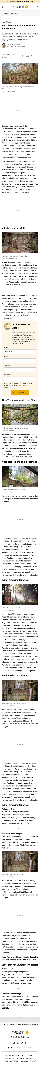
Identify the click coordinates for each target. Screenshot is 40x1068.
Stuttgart (5, 13)
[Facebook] (25, 1042)
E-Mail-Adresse (8, 374)
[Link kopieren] (19, 55)
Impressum (24, 1061)
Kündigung (8, 1061)
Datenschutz (31, 1055)
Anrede (6, 347)
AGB (23, 1055)
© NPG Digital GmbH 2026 (20, 1037)
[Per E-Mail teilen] (27, 56)
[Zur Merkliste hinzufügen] (37, 56)
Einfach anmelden (20, 393)
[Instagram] (14, 1042)
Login (36, 7)
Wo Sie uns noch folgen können (22, 1048)
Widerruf (33, 1061)
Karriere (17, 1055)
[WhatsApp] (18, 1042)
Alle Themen (14, 13)
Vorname (6, 356)
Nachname (7, 365)
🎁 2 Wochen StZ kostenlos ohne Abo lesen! (20, 1)
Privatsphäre (9, 1055)
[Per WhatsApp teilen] (31, 55)
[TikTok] (21, 1042)
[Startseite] (4, 1024)
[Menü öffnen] (2, 7)
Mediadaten (9, 1058)
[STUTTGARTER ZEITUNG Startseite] (20, 6)
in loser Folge (26, 823)
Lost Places (12, 820)
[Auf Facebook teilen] (23, 56)
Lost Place (28, 457)
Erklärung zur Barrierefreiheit (25, 1058)
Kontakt (16, 1061)
